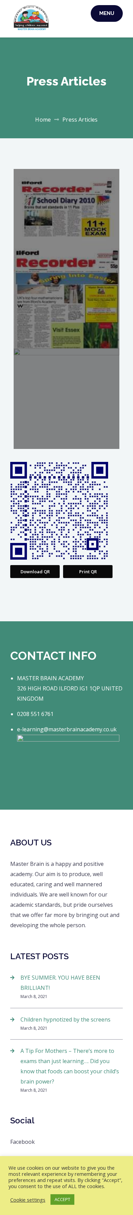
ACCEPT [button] (62, 1199)
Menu (106, 13)
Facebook (22, 1142)
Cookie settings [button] (27, 1200)
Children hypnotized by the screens (65, 1019)
